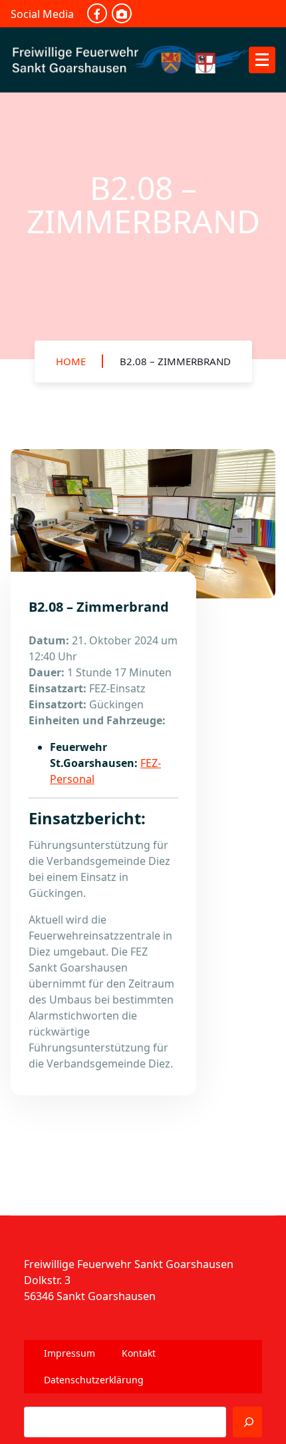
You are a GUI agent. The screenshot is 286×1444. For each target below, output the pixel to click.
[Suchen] (247, 1422)
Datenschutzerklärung (94, 1379)
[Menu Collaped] (262, 60)
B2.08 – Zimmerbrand (175, 361)
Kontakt (139, 1353)
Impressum (69, 1353)
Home (71, 361)
